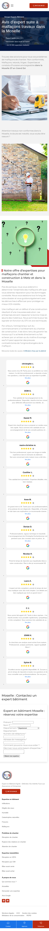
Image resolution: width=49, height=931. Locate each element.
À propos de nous (9, 877)
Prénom (8, 722)
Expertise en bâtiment (10, 799)
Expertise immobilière (10, 853)
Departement (10, 728)
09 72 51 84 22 (39, 5)
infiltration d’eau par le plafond (35, 351)
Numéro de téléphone (14, 734)
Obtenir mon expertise (11, 756)
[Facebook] (7, 900)
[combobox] (10, 731)
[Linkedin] (3, 900)
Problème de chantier (10, 833)
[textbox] (10, 731)
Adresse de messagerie (15, 739)
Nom (6, 725)
